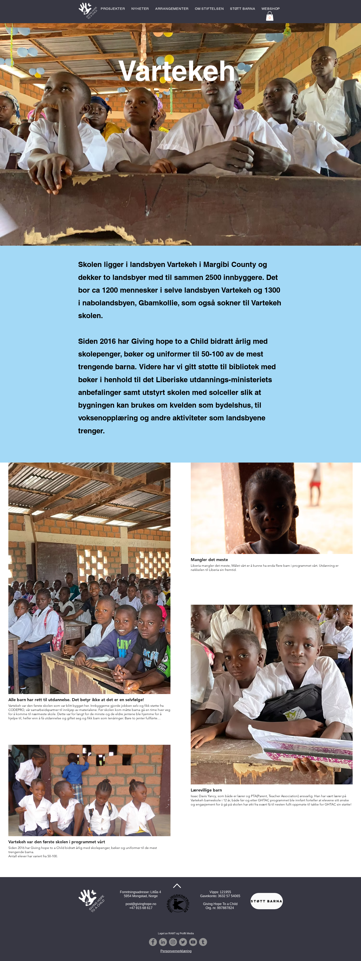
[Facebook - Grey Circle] (153, 942)
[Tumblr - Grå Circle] (203, 942)
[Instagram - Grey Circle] (173, 942)
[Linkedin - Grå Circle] (163, 942)
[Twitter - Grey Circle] (183, 942)
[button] (270, 16)
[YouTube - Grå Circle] (193, 942)
